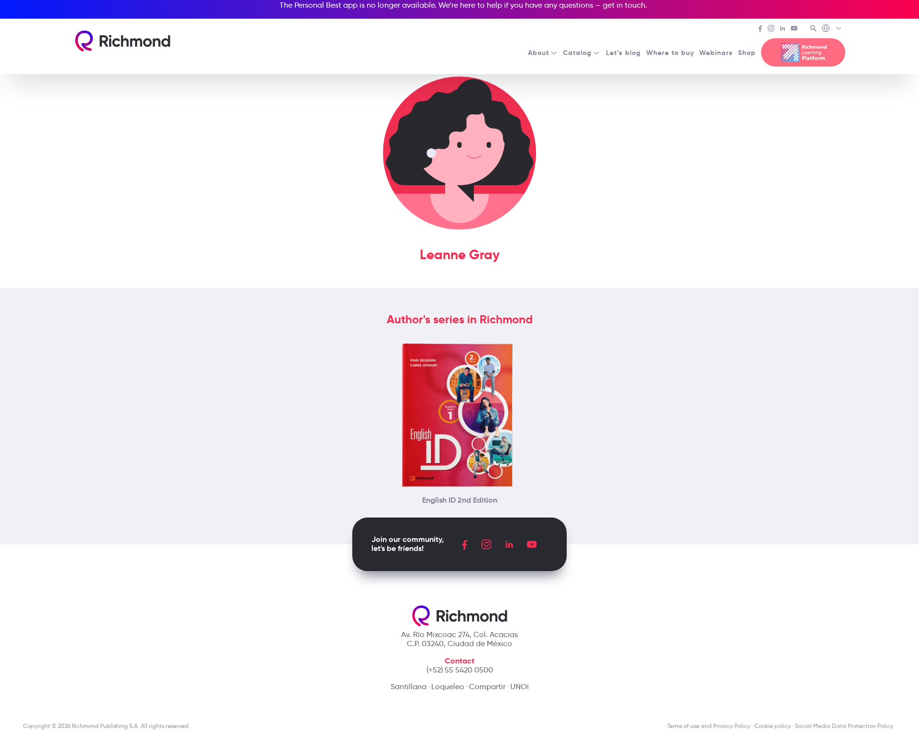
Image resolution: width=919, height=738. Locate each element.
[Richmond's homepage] (123, 41)
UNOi (519, 686)
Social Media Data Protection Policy (845, 725)
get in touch (624, 5)
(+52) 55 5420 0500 (459, 669)
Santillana (408, 686)
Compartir (487, 686)
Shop (747, 52)
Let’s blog (623, 52)
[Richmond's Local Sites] (832, 29)
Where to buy (670, 52)
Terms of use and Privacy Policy (708, 725)
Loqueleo (447, 686)
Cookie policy (772, 725)
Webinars (716, 52)
